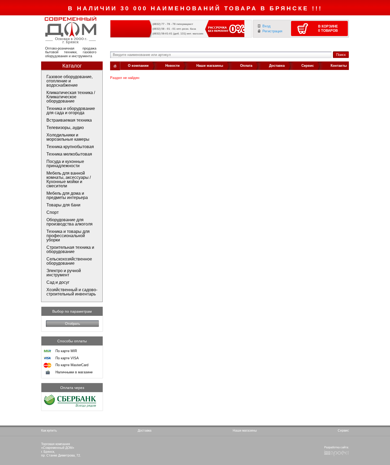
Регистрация (272, 31)
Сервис (307, 66)
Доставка (277, 66)
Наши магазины (209, 66)
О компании (138, 66)
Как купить (49, 430)
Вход (266, 26)
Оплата (246, 66)
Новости (172, 66)
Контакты (339, 66)
